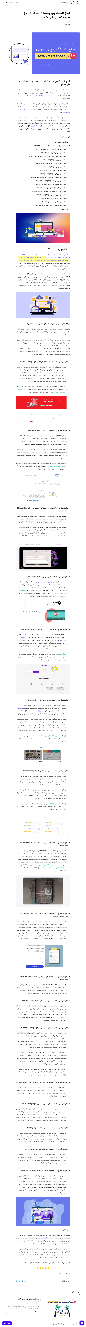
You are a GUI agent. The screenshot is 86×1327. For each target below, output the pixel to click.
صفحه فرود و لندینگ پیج (64, 1274)
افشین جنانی (67, 24)
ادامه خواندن (38, 1311)
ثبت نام (17, 2)
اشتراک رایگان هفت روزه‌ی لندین (35, 1255)
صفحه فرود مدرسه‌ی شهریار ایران (54, 466)
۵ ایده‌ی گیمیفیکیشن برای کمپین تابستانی (28, 1299)
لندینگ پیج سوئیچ (56, 536)
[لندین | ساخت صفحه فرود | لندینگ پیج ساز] (69, 2)
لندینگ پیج (53, 90)
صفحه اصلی (11, 2)
